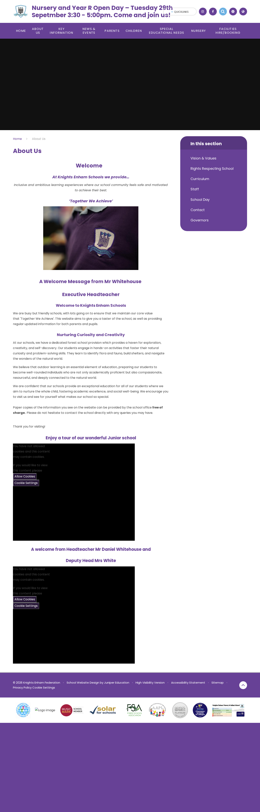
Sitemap (217, 683)
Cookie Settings (26, 483)
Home (17, 139)
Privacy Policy (22, 687)
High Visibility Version (150, 683)
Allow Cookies (24, 476)
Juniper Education (116, 683)
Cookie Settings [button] (43, 687)
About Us (38, 139)
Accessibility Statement (188, 683)
